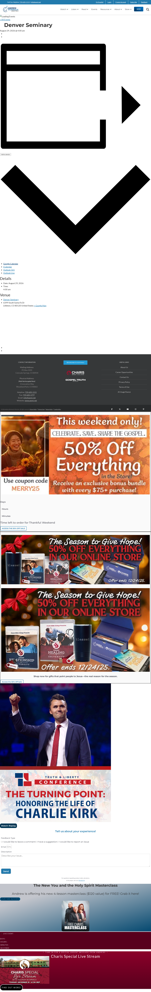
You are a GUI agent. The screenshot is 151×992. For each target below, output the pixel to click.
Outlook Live (9, 273)
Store (127, 9)
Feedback (144, 2)
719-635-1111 (25, 2)
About (117, 9)
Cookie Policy (57, 409)
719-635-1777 (29, 395)
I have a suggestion (47, 842)
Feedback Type (8, 838)
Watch (63, 9)
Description (6, 852)
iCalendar (7, 267)
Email (3, 847)
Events (94, 9)
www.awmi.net (31, 400)
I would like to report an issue (74, 842)
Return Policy (49, 409)
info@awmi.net (36, 2)
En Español (99, 2)
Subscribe (133, 2)
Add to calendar (5, 154)
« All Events (5, 19)
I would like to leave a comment (19, 842)
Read (84, 9)
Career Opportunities (124, 372)
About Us (124, 367)
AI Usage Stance (124, 392)
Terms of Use (124, 387)
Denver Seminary (11, 299)
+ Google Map (40, 305)
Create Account (120, 2)
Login (109, 2)
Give (139, 9)
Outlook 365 (9, 270)
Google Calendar (10, 263)
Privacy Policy (124, 382)
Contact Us (124, 377)
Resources (104, 9)
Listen (74, 9)
